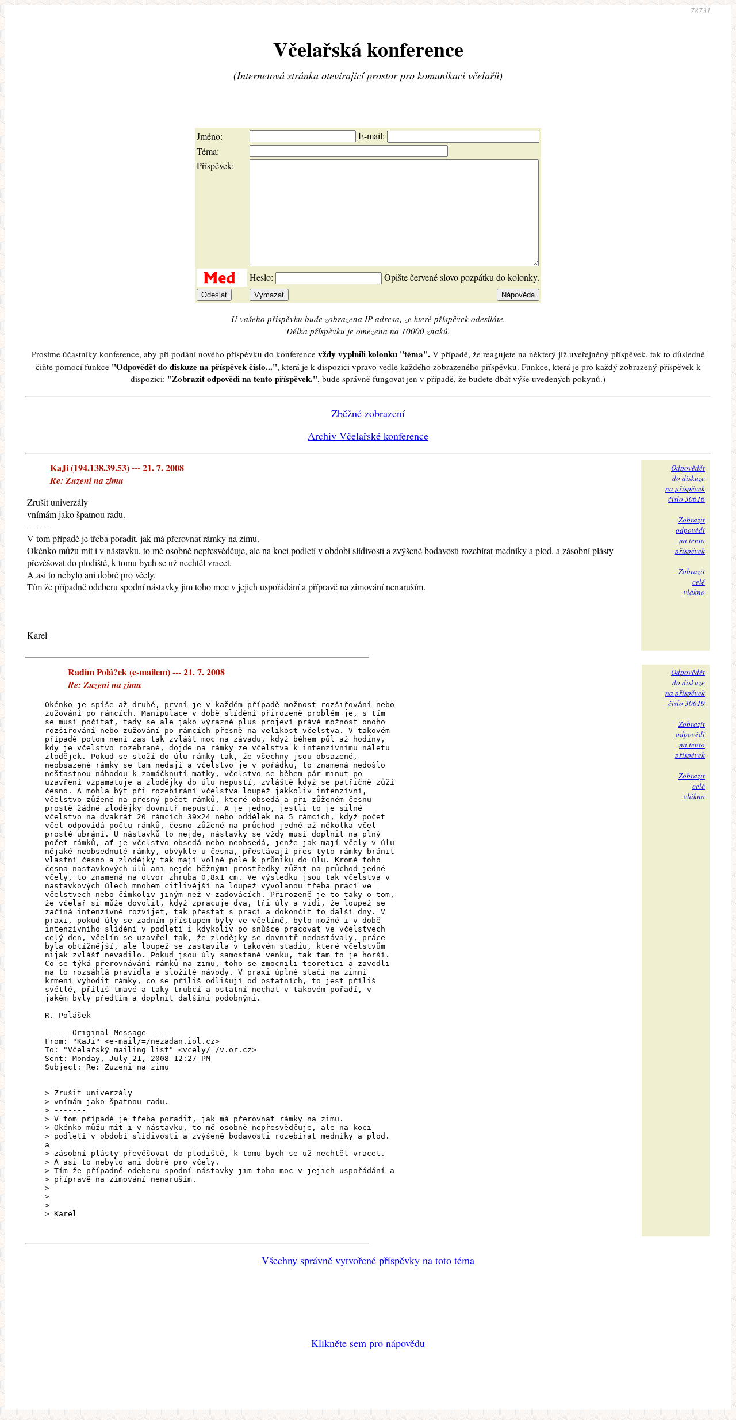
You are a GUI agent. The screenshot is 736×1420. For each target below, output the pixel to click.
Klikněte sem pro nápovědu (368, 1343)
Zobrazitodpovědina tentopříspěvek (690, 535)
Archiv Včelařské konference (368, 435)
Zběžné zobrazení (368, 413)
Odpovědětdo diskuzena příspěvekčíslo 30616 (685, 483)
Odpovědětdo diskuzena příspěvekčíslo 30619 (685, 687)
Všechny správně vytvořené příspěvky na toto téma (368, 1260)
